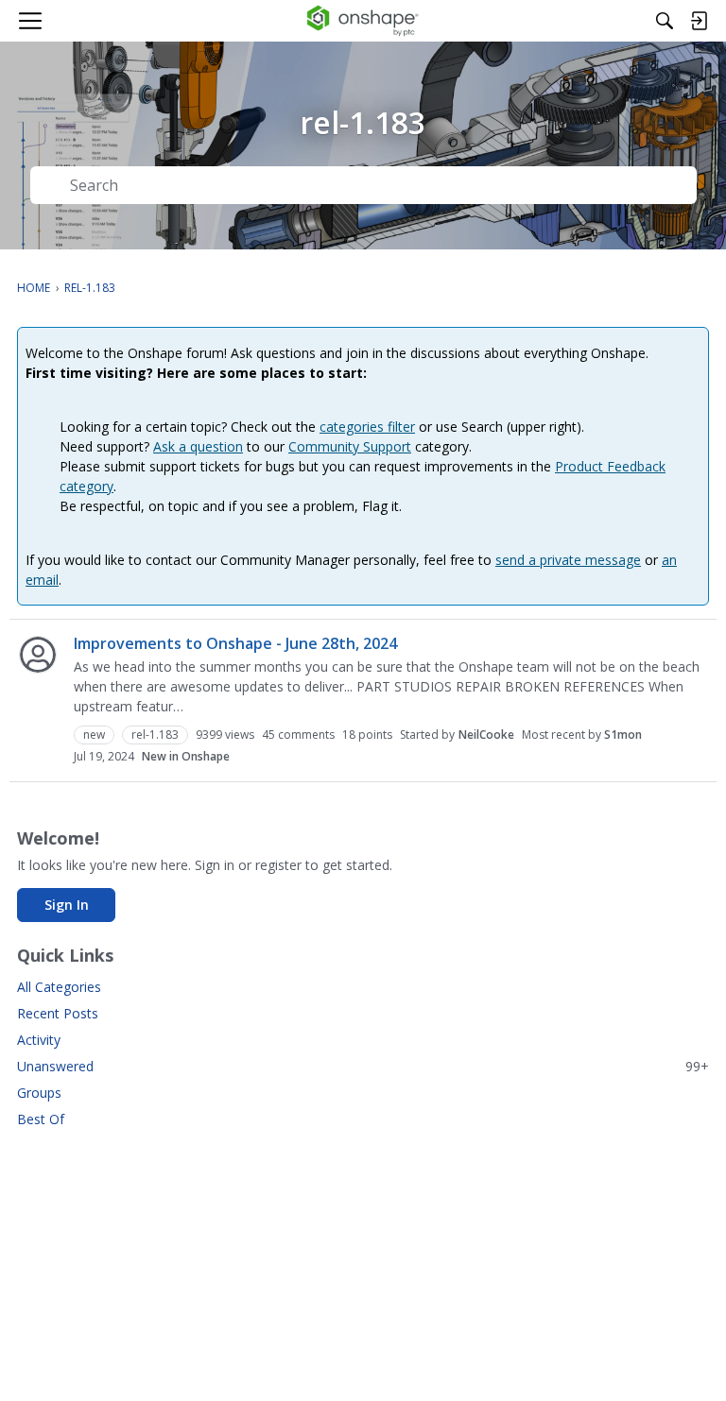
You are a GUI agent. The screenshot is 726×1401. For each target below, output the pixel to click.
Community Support (349, 446)
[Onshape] (363, 21)
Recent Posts (57, 1013)
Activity (38, 1040)
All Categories (59, 987)
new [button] (94, 734)
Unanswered (363, 1066)
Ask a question (198, 446)
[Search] (665, 21)
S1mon (623, 734)
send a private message (568, 560)
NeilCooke (486, 734)
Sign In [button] (66, 905)
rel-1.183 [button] (155, 734)
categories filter (367, 427)
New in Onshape (186, 756)
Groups (39, 1093)
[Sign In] (699, 21)
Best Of (40, 1119)
